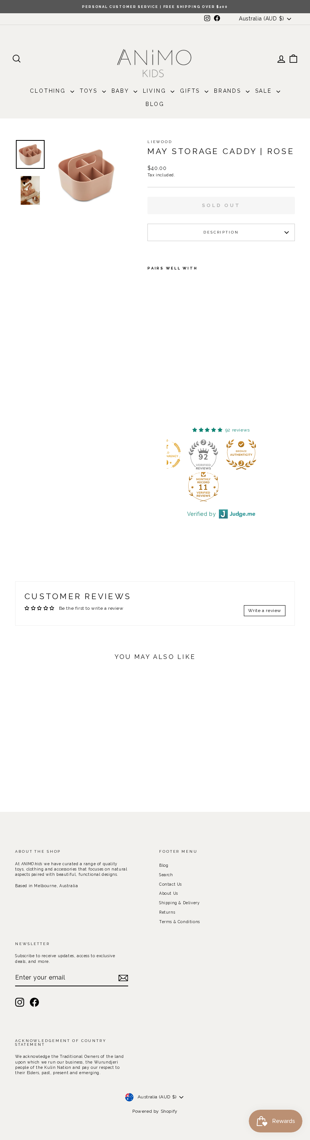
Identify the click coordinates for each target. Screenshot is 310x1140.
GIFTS (191, 91)
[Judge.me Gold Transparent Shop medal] (201, 454)
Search (166, 874)
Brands (229, 91)
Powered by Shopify (155, 1111)
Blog (155, 104)
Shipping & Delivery (179, 902)
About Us (168, 893)
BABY (122, 91)
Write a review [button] (264, 610)
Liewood (159, 142)
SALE (264, 91)
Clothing (49, 91)
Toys (90, 91)
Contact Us (170, 884)
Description (221, 232)
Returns (167, 912)
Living (156, 91)
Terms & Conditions (179, 921)
